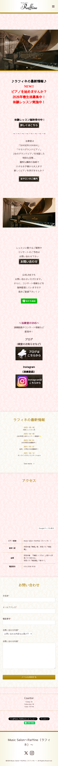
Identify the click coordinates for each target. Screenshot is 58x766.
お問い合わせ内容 (11, 630)
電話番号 (7, 618)
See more (29, 464)
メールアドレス (10, 607)
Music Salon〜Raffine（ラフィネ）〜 (29, 742)
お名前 (6, 595)
